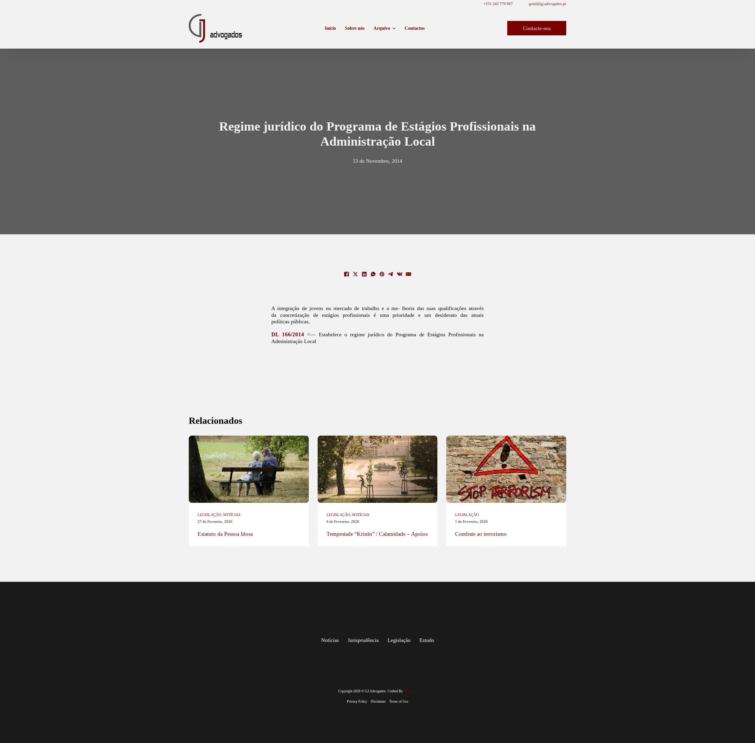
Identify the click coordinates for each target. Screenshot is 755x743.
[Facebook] (346, 274)
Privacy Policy (357, 701)
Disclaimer (378, 701)
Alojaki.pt (410, 691)
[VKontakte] (399, 274)
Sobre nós (355, 28)
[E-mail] (408, 274)
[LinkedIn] (364, 274)
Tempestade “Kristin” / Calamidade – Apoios (377, 534)
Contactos (415, 28)
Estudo (426, 640)
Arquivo (381, 28)
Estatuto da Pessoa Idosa (225, 534)
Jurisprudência (363, 640)
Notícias (231, 515)
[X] (355, 274)
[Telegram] (390, 274)
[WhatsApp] (373, 274)
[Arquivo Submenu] (394, 28)
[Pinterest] (382, 274)
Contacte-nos (537, 28)
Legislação (209, 515)
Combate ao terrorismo (481, 534)
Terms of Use (398, 701)
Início (330, 28)
